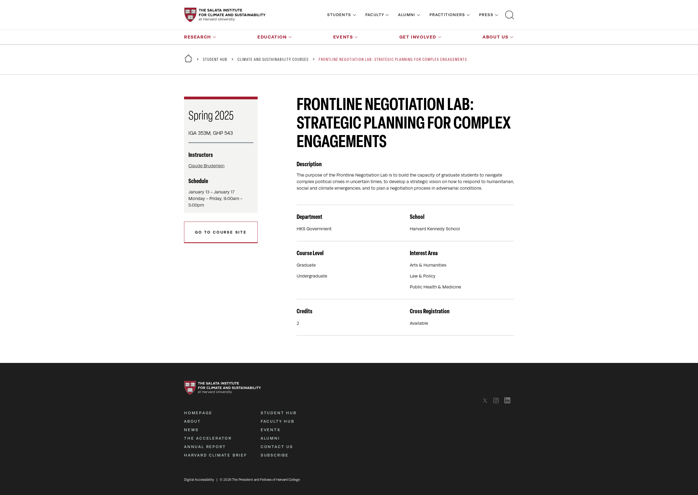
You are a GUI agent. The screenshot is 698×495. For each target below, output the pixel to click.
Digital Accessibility (199, 480)
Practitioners (447, 15)
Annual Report (205, 447)
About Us (496, 37)
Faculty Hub (277, 421)
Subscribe (275, 455)
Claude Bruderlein (206, 165)
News (191, 430)
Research (197, 37)
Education (272, 37)
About (192, 421)
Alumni (406, 15)
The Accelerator (208, 438)
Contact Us (277, 447)
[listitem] (487, 400)
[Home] (188, 62)
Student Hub (215, 60)
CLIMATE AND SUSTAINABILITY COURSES (273, 60)
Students (339, 15)
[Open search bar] (509, 15)
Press (486, 15)
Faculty (374, 15)
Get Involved (417, 37)
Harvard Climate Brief (215, 455)
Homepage (198, 413)
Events (343, 37)
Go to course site (221, 232)
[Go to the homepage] (225, 14)
